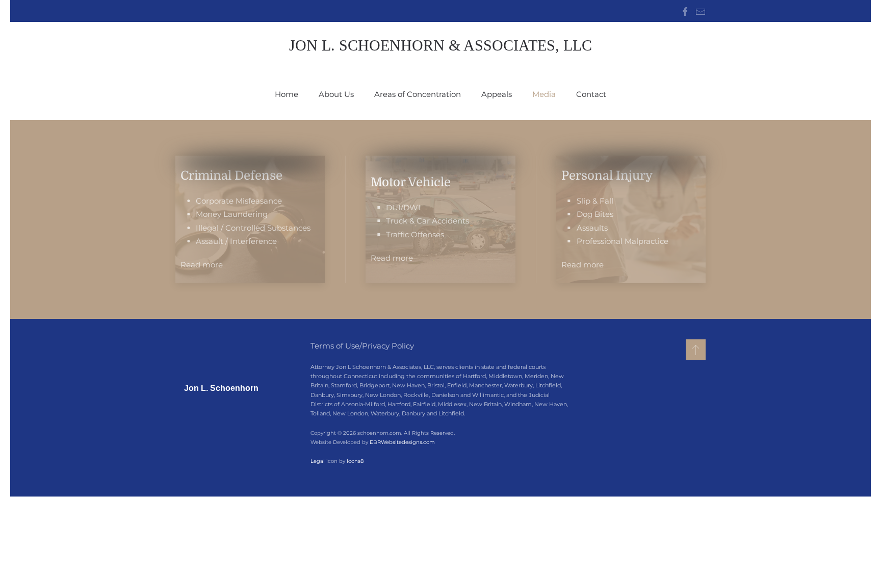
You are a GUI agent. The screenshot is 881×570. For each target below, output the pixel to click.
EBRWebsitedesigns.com (402, 442)
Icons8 (355, 461)
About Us (336, 94)
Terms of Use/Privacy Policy (362, 346)
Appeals (496, 94)
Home (286, 94)
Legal (317, 461)
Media (544, 94)
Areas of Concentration (417, 94)
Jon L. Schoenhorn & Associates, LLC (440, 45)
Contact (591, 94)
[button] (696, 349)
